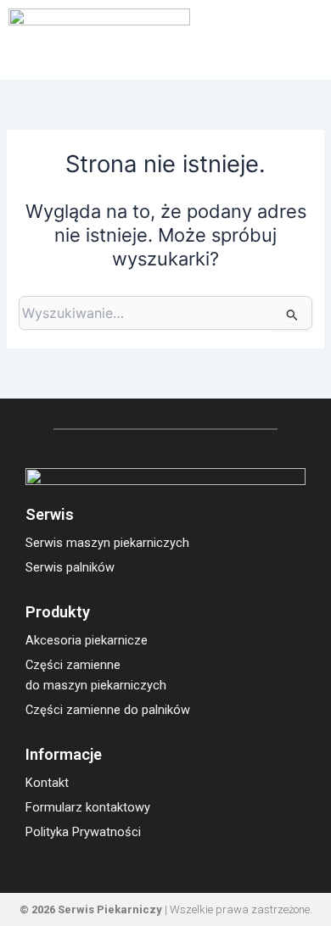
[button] (306, 40)
